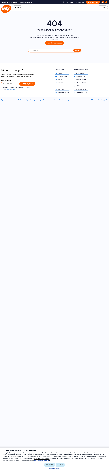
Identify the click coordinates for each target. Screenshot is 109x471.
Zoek (103, 7)
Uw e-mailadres (6, 80)
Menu (19, 7)
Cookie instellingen (63, 92)
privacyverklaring (10, 89)
